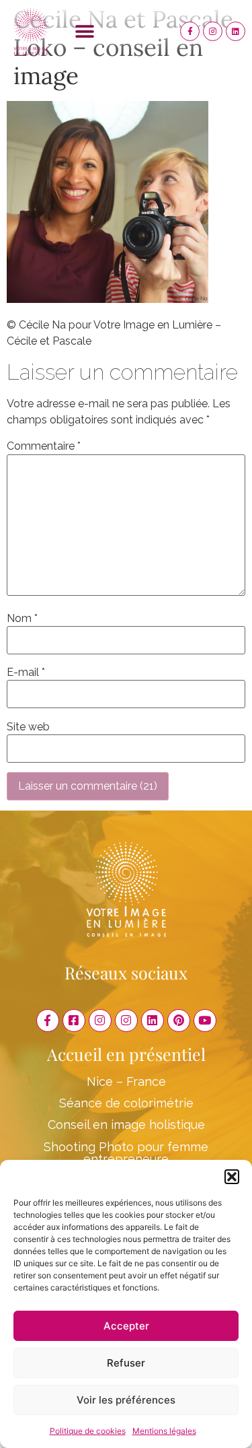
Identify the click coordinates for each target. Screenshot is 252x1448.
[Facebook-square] (73, 1020)
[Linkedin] (235, 31)
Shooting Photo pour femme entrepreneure (126, 1153)
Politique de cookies (88, 1431)
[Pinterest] (178, 1020)
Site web (28, 727)
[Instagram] (212, 31)
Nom (22, 618)
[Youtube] (205, 1020)
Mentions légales (164, 1431)
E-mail (26, 672)
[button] (232, 1176)
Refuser (126, 1362)
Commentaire (44, 446)
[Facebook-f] (190, 31)
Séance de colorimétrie (126, 1103)
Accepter (126, 1325)
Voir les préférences (126, 1399)
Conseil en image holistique (126, 1124)
